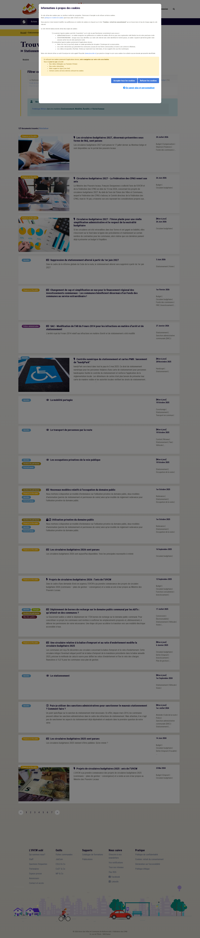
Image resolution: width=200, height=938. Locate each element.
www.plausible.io (90, 53)
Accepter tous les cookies (124, 81)
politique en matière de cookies (54, 18)
